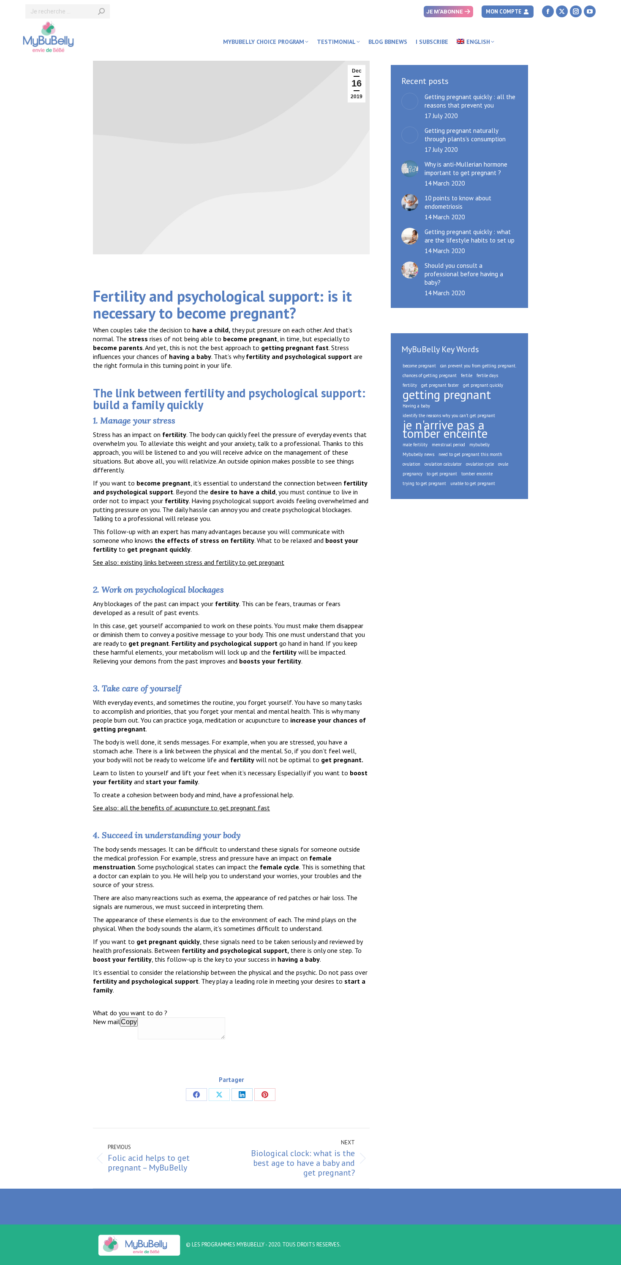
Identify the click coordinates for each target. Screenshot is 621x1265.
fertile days (487, 375)
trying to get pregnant (424, 483)
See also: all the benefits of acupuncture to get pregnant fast (181, 808)
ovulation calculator (443, 464)
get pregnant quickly (483, 385)
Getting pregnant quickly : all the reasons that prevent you (470, 101)
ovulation (411, 464)
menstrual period (448, 445)
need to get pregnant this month (470, 454)
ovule (503, 464)
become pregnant (419, 366)
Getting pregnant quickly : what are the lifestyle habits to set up (470, 236)
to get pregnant (442, 474)
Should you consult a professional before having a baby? (464, 274)
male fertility (415, 445)
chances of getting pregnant (430, 375)
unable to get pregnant (472, 483)
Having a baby (416, 406)
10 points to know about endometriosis (458, 202)
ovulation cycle (480, 464)
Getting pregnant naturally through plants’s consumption (465, 135)
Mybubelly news (418, 454)
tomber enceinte (477, 474)
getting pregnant (447, 394)
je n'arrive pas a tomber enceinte (445, 429)
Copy (129, 1021)
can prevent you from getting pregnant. (478, 366)
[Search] (101, 11)
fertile (466, 375)
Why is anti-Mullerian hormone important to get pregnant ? (466, 168)
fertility (410, 385)
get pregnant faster (440, 385)
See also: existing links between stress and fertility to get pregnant (188, 562)
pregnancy (412, 474)
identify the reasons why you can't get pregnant (449, 415)
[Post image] (409, 101)
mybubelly (479, 445)
